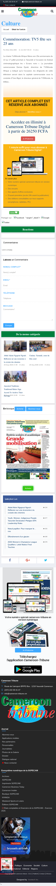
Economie (28, 865)
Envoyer (8, 325)
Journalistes (7, 749)
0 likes (22, 365)
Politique (18, 865)
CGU (29, 874)
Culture (45, 865)
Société (37, 865)
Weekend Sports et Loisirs (13, 801)
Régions (34, 869)
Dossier (5, 756)
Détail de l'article (18, 29)
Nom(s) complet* (12, 267)
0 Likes (36, 50)
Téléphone (9, 293)
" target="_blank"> (33, 218)
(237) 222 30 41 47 (11, 1)
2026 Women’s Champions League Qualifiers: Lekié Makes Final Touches (22, 544)
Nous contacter (10, 5)
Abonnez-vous (34, 409)
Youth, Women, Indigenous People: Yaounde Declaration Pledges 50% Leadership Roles (22, 520)
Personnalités (7, 745)
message (8, 306)
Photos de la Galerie (10, 752)
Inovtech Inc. (33, 880)
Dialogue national (9, 759)
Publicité (35, 874)
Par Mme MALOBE (10, 50)
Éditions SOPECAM (10, 804)
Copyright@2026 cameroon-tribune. (16, 874)
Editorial (26, 869)
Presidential (8, 865)
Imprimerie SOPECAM (11, 783)
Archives (5, 776)
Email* (6, 280)
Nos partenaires (8, 742)
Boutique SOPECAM (10, 794)
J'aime (12, 213)
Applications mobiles (10, 738)
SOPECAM (6, 780)
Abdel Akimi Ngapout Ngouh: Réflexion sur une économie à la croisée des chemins (15, 358)
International (15, 869)
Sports (6, 869)
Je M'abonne (28, 139)
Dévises (48, 874)
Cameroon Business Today (13, 787)
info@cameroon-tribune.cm (32, 1)
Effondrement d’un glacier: (19, 537)
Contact (42, 874)
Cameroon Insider (9, 790)
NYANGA (6, 797)
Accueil (6, 29)
